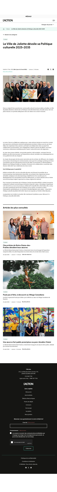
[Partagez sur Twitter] (51, 69)
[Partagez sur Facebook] (48, 69)
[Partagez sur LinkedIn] (53, 69)
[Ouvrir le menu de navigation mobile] (54, 20)
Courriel (28, 422)
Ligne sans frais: (28, 378)
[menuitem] (47, 24)
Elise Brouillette (7, 71)
